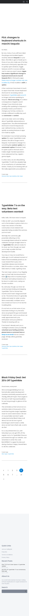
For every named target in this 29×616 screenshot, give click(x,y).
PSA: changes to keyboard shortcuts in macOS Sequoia (14, 40)
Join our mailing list (7, 549)
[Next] (4, 479)
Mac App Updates (12, 176)
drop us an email (8, 335)
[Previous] (4, 470)
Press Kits (4, 552)
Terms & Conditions (7, 555)
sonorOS (23, 95)
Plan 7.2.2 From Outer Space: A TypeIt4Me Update (13, 565)
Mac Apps (20, 176)
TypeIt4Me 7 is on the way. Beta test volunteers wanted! (13, 208)
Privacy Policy (5, 557)
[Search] (25, 591)
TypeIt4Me (13, 95)
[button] (23, 2)
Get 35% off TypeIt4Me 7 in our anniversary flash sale (14, 570)
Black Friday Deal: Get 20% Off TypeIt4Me (14, 379)
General (4, 176)
